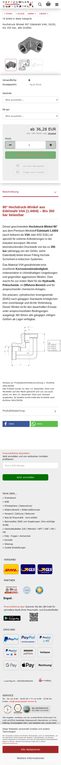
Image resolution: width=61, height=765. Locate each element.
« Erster (8, 13)
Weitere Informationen (30, 758)
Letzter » (43, 13)
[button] (10, 145)
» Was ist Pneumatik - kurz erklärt (20, 517)
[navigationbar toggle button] (57, 4)
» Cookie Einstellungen (14, 547)
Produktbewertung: (14, 410)
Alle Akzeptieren (30, 749)
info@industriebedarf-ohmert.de (23, 701)
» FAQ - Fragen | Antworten (17, 536)
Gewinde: (7, 93)
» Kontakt (8, 540)
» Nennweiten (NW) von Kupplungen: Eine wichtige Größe (29, 523)
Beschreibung (11, 191)
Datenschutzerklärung (10, 743)
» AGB (6, 501)
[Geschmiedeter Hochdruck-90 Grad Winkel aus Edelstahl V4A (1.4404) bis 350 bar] (30, 45)
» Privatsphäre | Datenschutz (17, 506)
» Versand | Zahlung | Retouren (19, 513)
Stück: (8, 138)
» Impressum (9, 498)
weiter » (32, 13)
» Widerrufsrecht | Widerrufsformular (21, 509)
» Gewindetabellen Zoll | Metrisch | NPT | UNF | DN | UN (29, 530)
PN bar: (6, 109)
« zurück (20, 13)
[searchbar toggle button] (40, 4)
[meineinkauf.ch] (45, 680)
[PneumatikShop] (17, 4)
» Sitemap (8, 544)
